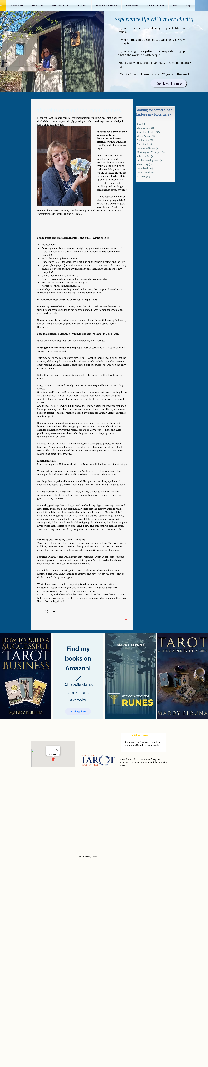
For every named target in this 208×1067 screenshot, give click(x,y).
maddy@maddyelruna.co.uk (143, 744)
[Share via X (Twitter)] (46, 611)
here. (123, 765)
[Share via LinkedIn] (53, 611)
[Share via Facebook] (38, 611)
